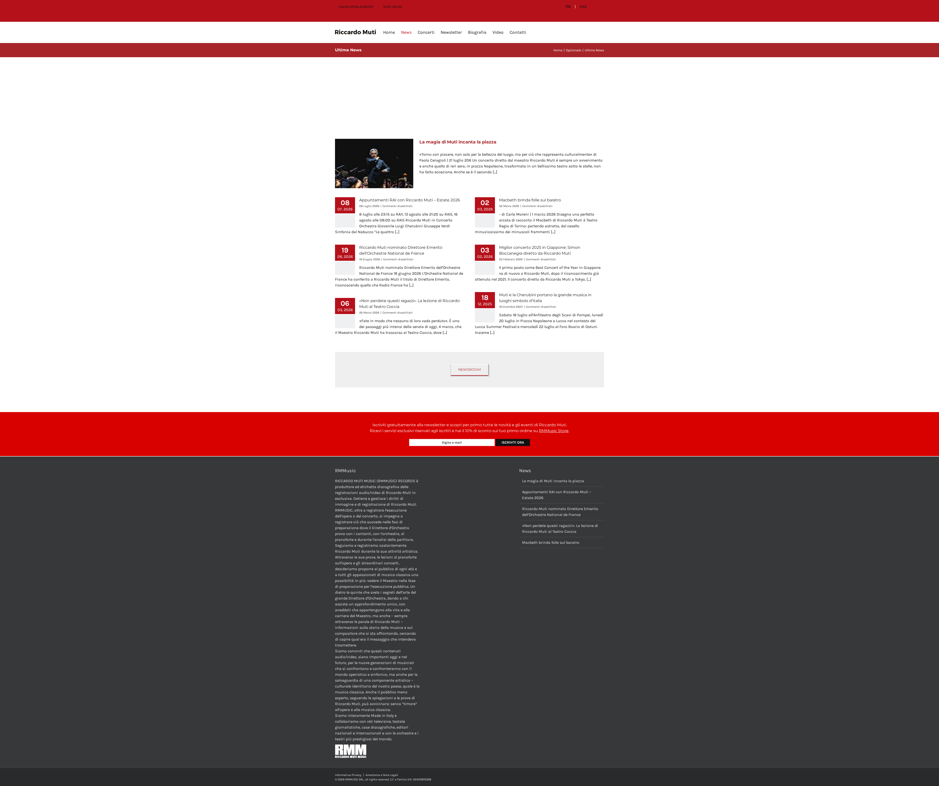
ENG (583, 6)
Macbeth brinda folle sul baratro (530, 200)
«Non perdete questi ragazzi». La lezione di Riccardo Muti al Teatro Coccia (560, 528)
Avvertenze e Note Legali (382, 775)
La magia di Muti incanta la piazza (457, 142)
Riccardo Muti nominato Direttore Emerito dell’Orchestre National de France (560, 511)
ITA (568, 6)
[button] (534, 32)
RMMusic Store (554, 430)
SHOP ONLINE (392, 7)
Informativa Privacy (348, 775)
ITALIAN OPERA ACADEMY (356, 7)
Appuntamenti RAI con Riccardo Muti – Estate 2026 (409, 200)
